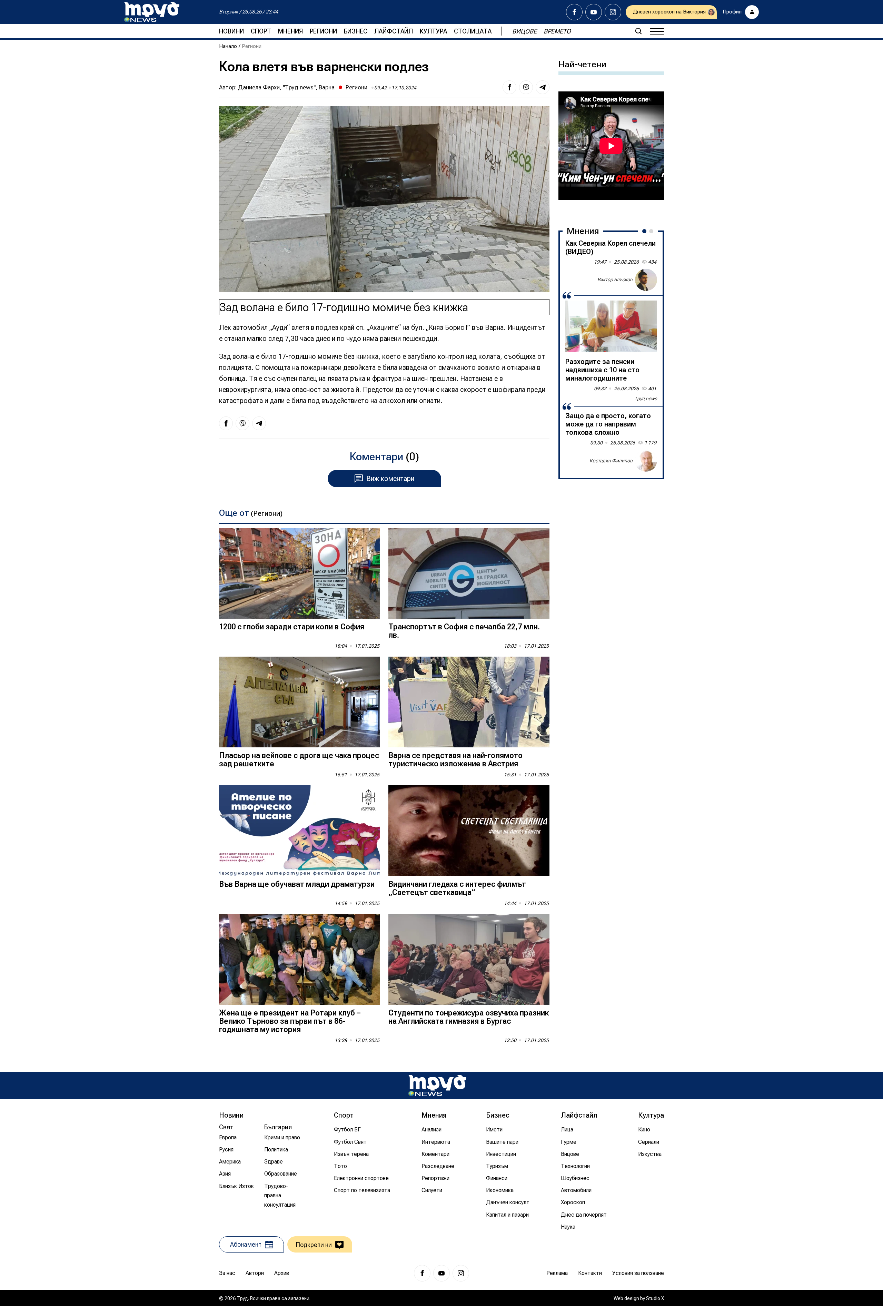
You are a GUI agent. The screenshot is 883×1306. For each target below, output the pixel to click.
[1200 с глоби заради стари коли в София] (299, 573)
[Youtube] (593, 12)
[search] (638, 31)
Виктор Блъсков (615, 279)
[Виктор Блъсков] (646, 280)
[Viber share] (526, 87)
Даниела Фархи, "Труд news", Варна (286, 87)
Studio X (655, 1298)
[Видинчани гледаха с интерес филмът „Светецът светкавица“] (468, 830)
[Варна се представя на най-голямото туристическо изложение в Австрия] (468, 702)
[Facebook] (574, 12)
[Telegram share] (542, 87)
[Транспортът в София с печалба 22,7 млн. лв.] (468, 573)
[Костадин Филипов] (646, 461)
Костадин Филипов (611, 460)
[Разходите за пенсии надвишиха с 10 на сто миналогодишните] (611, 326)
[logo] (151, 12)
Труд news (645, 398)
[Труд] (437, 1085)
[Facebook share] (509, 87)
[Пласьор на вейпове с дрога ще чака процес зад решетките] (299, 702)
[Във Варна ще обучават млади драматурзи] (299, 830)
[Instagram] (613, 12)
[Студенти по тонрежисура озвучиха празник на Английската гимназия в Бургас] (468, 959)
